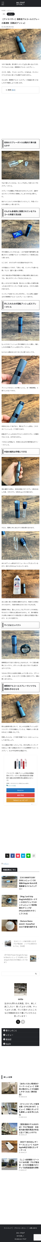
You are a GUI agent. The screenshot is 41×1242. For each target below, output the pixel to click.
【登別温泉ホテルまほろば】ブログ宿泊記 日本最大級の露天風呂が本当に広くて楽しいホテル (29, 1128)
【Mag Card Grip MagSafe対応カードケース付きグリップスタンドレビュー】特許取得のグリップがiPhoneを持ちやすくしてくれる (28, 905)
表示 (13, 90)
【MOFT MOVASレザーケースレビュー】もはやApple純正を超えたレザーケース (28, 1146)
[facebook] (13, 856)
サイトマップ (8, 1228)
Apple (8, 1043)
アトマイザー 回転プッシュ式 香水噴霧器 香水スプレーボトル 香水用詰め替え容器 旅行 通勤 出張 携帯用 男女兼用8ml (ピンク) (20, 776)
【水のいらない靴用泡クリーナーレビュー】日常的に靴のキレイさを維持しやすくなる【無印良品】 (29, 1089)
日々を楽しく (20, 1236)
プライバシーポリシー (20, 1228)
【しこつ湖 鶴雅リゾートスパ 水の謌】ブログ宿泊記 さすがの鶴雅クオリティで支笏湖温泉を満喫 (29, 1163)
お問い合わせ (33, 1228)
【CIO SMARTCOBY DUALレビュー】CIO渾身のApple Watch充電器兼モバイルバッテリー (28, 883)
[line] (28, 856)
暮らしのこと (11, 1030)
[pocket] (18, 856)
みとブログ (20, 2)
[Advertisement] (20, 116)
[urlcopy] (34, 856)
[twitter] (7, 856)
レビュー (6, 864)
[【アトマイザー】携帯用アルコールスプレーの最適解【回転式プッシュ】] (23, 856)
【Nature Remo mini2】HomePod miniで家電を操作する (28, 924)
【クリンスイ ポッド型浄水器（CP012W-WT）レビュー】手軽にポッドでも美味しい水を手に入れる (29, 1109)
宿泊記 (8, 1039)
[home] (23, 1022)
